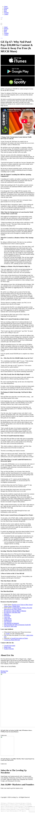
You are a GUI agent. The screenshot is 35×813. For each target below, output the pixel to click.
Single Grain (7, 647)
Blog (5, 11)
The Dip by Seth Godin (10, 626)
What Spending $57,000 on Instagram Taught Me (17, 624)
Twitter (8, 633)
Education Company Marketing (8, 809)
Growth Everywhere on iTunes (19, 638)
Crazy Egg (7, 617)
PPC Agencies (23, 811)
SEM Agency (23, 804)
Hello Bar (6, 614)
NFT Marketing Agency (24, 807)
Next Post (3, 672)
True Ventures (8, 621)
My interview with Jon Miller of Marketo (15, 611)
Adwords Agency (9, 806)
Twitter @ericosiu (9, 648)
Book (5, 9)
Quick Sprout (7, 618)
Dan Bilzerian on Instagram (11, 623)
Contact (6, 14)
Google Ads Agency (19, 806)
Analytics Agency (14, 804)
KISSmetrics (7, 615)
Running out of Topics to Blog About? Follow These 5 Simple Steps (18, 605)
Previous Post (4, 671)
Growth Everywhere (9, 645)
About (5, 6)
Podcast (6, 8)
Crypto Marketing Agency (12, 811)
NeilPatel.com (8, 620)
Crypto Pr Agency (21, 809)
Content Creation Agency (11, 807)
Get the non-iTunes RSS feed (12, 640)
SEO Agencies (11, 803)
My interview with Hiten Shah (12, 612)
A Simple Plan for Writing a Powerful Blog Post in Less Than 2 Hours (18, 608)
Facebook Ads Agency (21, 803)
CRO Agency (4, 803)
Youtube (6, 12)
